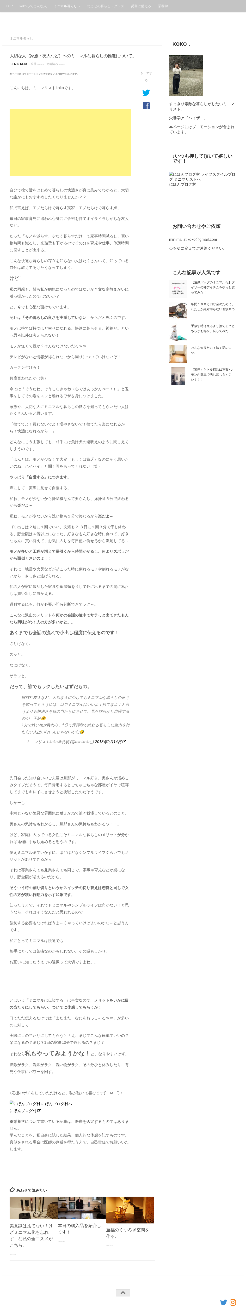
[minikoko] (232, 1302)
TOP (9, 6)
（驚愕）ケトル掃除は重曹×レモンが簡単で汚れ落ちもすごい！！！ (212, 374)
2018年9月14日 (108, 742)
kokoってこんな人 (33, 6)
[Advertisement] (70, 142)
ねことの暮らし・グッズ (105, 6)
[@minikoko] (223, 1302)
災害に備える (141, 6)
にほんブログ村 (23, 1111)
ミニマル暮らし (65, 6)
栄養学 (163, 6)
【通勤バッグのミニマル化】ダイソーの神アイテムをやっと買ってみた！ (213, 287)
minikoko (21, 64)
